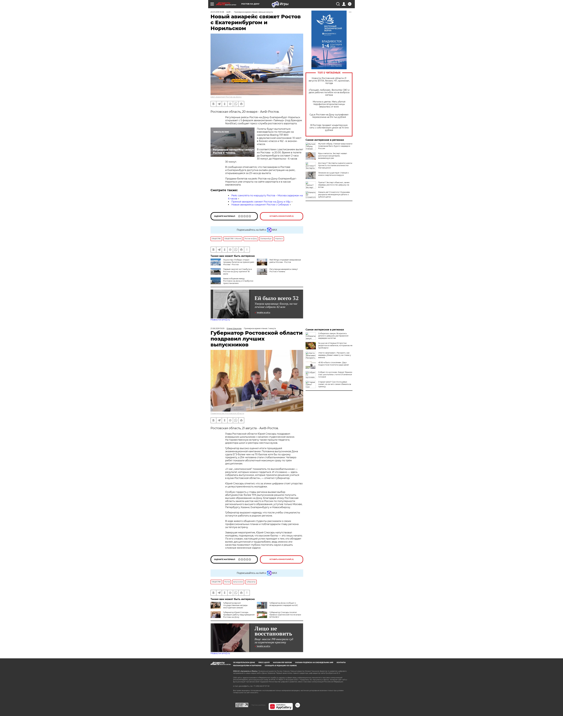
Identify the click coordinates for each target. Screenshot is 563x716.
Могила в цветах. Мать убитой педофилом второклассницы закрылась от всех (329, 104)
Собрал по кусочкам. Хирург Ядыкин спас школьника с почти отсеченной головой (335, 374)
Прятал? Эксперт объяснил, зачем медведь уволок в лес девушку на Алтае (333, 184)
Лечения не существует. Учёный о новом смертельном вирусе (333, 174)
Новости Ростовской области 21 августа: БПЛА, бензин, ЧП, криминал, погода (329, 81)
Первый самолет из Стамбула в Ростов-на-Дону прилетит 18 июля (237, 271)
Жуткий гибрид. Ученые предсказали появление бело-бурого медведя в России (335, 146)
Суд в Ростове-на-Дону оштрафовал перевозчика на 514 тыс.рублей (329, 115)
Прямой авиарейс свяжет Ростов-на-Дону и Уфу (261, 201)
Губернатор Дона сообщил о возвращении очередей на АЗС (283, 604)
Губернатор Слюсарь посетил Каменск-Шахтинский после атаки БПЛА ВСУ (285, 614)
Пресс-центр (264, 662)
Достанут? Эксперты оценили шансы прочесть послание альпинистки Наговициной (335, 165)
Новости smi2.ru (220, 319)
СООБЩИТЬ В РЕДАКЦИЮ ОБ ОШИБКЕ (281, 666)
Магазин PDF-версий (282, 662)
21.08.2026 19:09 (217, 328)
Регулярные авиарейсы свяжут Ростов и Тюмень (283, 270)
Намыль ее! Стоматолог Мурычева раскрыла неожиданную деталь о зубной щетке (334, 194)
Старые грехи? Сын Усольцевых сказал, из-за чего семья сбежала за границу (334, 384)
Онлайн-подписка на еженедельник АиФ (314, 662)
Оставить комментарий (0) (281, 216)
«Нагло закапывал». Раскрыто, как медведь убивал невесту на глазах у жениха (334, 355)
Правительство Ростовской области (227, 413)
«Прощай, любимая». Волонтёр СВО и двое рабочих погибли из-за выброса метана (329, 92)
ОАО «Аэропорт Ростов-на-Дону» (226, 97)
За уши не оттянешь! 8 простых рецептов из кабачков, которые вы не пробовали (335, 345)
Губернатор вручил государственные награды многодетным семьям (235, 605)
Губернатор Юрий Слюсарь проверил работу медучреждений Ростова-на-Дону (239, 614)
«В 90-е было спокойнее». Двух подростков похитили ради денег (333, 363)
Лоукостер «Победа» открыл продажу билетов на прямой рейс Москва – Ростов (238, 262)
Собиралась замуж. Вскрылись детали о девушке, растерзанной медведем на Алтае (333, 335)
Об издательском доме (244, 662)
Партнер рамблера (258, 705)
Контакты (341, 662)
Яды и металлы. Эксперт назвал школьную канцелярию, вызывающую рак (332, 155)
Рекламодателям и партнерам (247, 666)
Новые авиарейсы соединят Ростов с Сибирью (260, 204)
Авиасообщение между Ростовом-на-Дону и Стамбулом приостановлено (238, 280)
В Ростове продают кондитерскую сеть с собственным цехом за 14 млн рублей (329, 127)
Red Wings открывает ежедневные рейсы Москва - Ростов (285, 261)
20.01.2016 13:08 (217, 12)
